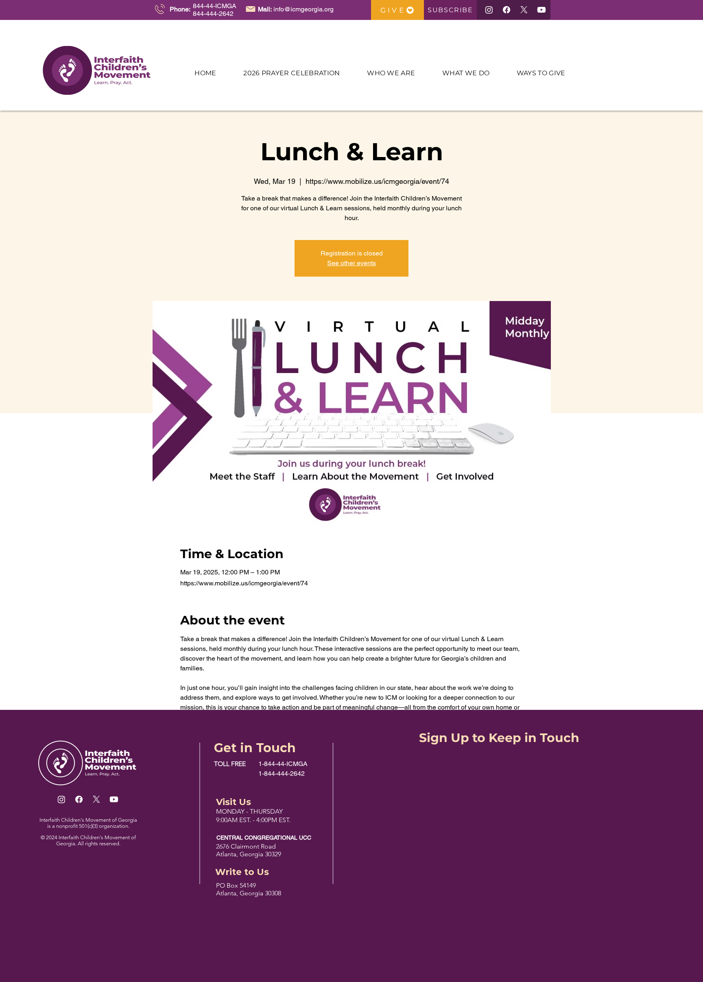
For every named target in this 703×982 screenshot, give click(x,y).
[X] (524, 10)
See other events (351, 263)
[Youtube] (541, 10)
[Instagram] (489, 10)
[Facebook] (506, 10)
